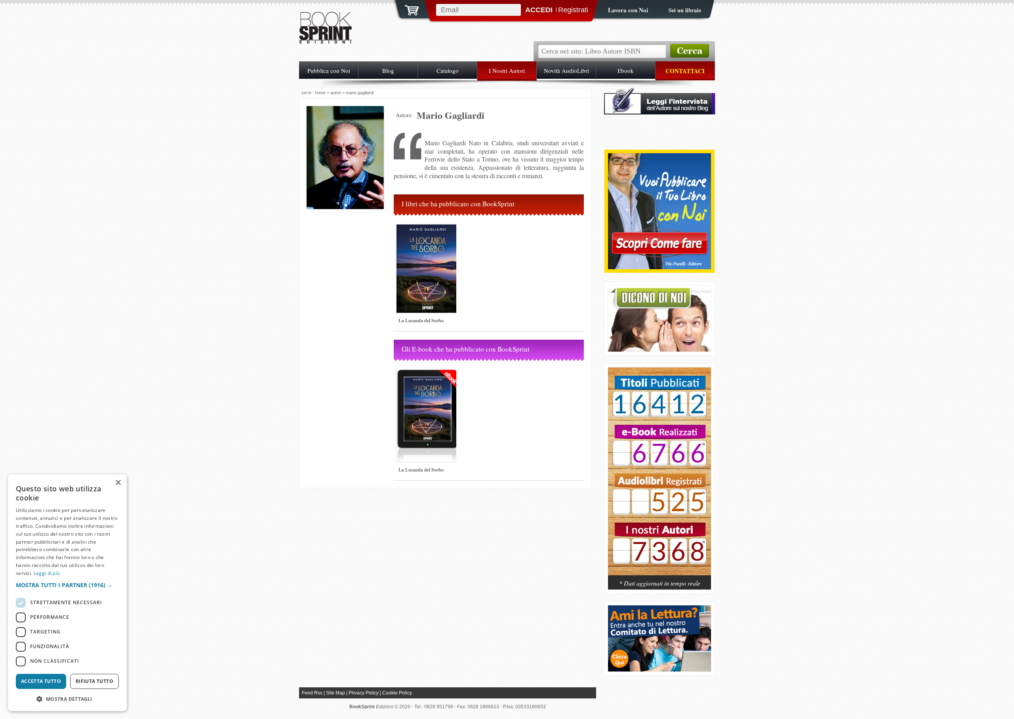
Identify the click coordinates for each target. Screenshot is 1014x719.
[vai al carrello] (407, 9)
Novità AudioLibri (566, 70)
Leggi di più (47, 573)
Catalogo (447, 70)
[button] (67, 585)
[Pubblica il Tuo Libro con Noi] (659, 267)
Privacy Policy (364, 693)
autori (335, 92)
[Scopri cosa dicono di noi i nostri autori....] (659, 349)
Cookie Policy (397, 693)
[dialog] (67, 592)
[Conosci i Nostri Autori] (659, 475)
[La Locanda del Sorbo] (428, 316)
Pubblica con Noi (328, 70)
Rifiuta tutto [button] (94, 681)
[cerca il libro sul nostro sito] (689, 51)
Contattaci (685, 71)
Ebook (626, 70)
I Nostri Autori (507, 70)
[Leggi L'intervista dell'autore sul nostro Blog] (659, 112)
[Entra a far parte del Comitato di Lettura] (659, 669)
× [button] (118, 483)
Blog (388, 70)
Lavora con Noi (628, 10)
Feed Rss (312, 693)
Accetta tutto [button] (41, 681)
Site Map (335, 693)
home (320, 92)
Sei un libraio (685, 10)
